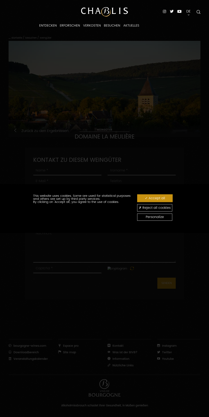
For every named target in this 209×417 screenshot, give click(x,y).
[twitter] (172, 11)
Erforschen (70, 25)
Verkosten (92, 25)
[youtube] (179, 11)
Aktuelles (131, 25)
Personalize (155, 217)
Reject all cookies (156, 207)
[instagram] (164, 11)
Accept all (156, 198)
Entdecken (48, 25)
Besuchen (112, 25)
